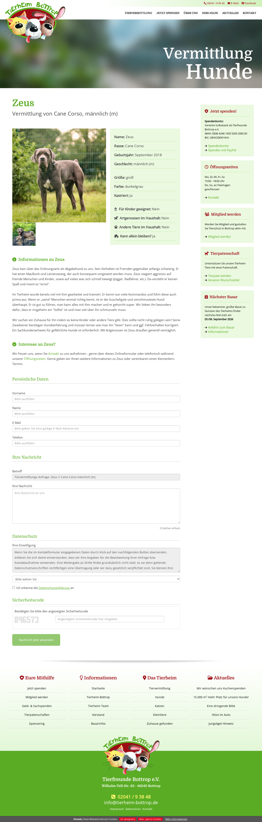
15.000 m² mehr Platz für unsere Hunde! (221, 697)
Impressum (117, 809)
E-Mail (234, 3)
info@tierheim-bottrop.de (131, 802)
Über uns (191, 13)
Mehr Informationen (176, 819)
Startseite (98, 688)
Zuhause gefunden (160, 723)
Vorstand (98, 715)
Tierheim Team (98, 706)
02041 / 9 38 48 (215, 3)
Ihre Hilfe (210, 13)
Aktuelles (230, 13)
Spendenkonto (218, 146)
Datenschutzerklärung (54, 588)
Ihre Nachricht (22, 486)
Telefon (17, 437)
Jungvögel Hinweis (221, 723)
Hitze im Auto (221, 715)
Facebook (250, 3)
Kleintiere (159, 715)
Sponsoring (37, 723)
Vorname (18, 393)
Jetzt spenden (168, 13)
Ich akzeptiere (127, 819)
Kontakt (249, 13)
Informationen (218, 332)
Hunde (159, 697)
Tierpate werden (219, 276)
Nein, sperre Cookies (150, 819)
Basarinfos (98, 723)
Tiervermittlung (138, 13)
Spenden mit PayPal (222, 150)
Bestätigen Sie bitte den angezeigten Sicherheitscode (51, 611)
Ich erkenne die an (45, 588)
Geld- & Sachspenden (37, 706)
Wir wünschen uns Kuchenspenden (221, 688)
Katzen (159, 706)
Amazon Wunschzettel (223, 280)
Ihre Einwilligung (24, 545)
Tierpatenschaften (37, 715)
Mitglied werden (219, 236)
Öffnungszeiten (34, 359)
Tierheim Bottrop (98, 697)
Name (16, 408)
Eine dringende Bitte (221, 706)
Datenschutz (133, 809)
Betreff (17, 471)
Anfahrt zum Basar (221, 327)
